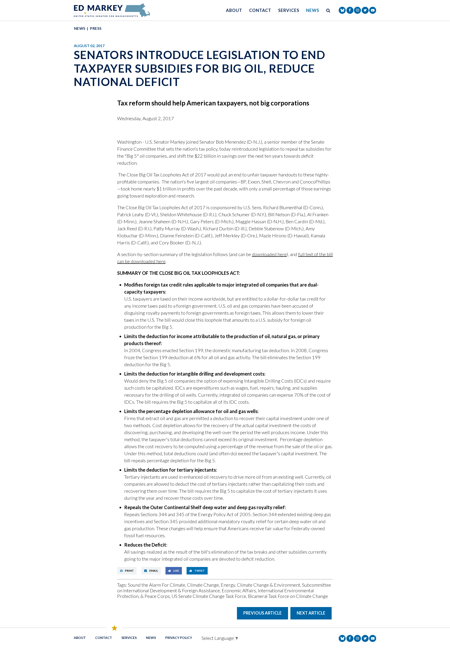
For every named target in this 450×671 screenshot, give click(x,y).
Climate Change (203, 585)
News (312, 10)
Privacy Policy (178, 638)
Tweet (199, 570)
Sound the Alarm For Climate (156, 585)
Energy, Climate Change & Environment (260, 585)
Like (176, 570)
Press (95, 28)
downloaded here (269, 254)
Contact (260, 10)
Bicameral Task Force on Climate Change (288, 596)
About (234, 10)
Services (288, 10)
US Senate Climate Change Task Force (209, 596)
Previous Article (262, 612)
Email (153, 570)
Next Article (311, 612)
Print (129, 570)
